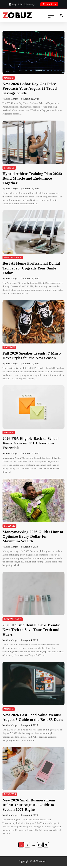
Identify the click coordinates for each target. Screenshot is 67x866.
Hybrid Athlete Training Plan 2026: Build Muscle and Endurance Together (32, 178)
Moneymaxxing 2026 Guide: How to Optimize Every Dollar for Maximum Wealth (33, 536)
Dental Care (12, 257)
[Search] (61, 15)
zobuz (42, 861)
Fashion (9, 347)
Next (46, 844)
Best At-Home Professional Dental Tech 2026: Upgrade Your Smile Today (31, 268)
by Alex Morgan (10, 98)
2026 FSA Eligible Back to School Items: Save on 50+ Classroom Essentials (31, 443)
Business (10, 794)
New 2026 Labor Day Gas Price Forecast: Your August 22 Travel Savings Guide (30, 88)
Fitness (9, 168)
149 (40, 844)
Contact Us (49, 4)
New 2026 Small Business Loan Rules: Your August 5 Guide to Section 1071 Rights (29, 805)
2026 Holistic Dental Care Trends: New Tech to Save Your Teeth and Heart (31, 629)
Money (8, 78)
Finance (9, 526)
